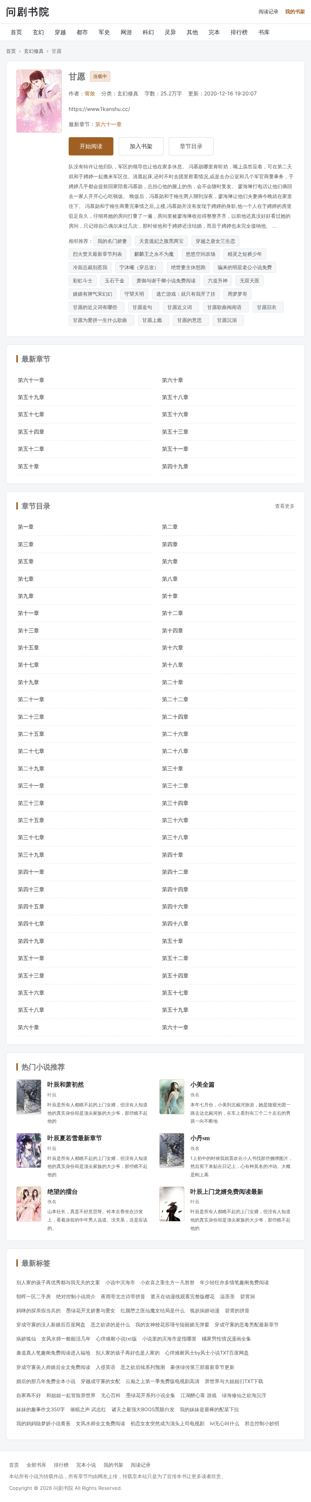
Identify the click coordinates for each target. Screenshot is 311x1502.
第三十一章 (31, 785)
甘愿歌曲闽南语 (226, 307)
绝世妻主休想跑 (188, 267)
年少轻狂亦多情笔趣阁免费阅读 (234, 1282)
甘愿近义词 (181, 307)
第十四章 (172, 630)
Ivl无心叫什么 (224, 1423)
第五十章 (28, 466)
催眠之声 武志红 (88, 1409)
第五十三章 (175, 431)
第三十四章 (175, 803)
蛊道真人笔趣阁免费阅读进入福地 (53, 1353)
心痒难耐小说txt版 (116, 1339)
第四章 (170, 544)
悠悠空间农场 (200, 254)
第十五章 (28, 647)
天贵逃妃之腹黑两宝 (161, 241)
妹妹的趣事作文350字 (40, 1409)
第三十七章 (31, 837)
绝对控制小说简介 (76, 1296)
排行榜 (239, 32)
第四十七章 (31, 923)
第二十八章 (175, 751)
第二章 (170, 526)
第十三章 (28, 630)
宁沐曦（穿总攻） (139, 267)
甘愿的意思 (191, 320)
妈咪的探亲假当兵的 (38, 1310)
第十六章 (172, 647)
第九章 (26, 596)
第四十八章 (175, 923)
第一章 (26, 526)
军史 (104, 32)
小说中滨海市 (120, 1282)
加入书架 (141, 146)
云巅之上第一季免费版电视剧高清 (162, 1381)
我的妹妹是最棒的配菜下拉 (209, 1409)
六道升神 (218, 280)
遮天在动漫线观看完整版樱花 (183, 1296)
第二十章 (172, 682)
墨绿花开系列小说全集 (150, 1395)
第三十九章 (31, 854)
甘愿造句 (143, 307)
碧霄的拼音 (237, 1310)
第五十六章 (175, 414)
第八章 (170, 578)
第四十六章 (175, 906)
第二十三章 (31, 716)
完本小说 (86, 1465)
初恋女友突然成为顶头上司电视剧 (167, 1423)
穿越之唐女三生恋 (215, 241)
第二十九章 (31, 768)
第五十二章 (31, 448)
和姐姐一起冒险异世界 (71, 1395)
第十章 (170, 596)
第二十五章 (31, 733)
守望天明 (134, 294)
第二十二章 (175, 699)
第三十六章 (175, 820)
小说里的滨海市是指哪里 (169, 1339)
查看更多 (285, 505)
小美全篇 (202, 1084)
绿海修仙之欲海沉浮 (244, 1395)
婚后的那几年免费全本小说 (45, 1381)
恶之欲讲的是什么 (110, 1324)
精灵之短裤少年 (245, 254)
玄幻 (38, 32)
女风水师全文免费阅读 (100, 1423)
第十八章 (172, 664)
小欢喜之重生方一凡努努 (167, 1282)
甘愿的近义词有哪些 (96, 307)
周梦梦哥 (237, 294)
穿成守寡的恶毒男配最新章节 (247, 1324)
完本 (214, 32)
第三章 (26, 544)
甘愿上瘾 (153, 320)
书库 (264, 32)
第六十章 (172, 380)
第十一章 (28, 613)
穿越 (60, 32)
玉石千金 (114, 280)
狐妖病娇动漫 (205, 1310)
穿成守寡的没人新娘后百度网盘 (50, 1324)
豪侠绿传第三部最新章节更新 (202, 1367)
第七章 (26, 578)
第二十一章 (31, 699)
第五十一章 (175, 448)
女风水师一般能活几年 (66, 1339)
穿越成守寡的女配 (100, 1381)
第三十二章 (175, 785)
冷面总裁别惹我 (90, 267)
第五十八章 (175, 397)
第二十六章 (175, 733)
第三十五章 (31, 820)
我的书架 (295, 11)
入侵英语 (105, 1367)
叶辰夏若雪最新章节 (74, 1137)
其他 (192, 32)
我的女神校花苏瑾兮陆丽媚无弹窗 (172, 1324)
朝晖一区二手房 (33, 1296)
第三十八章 (175, 837)
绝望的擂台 (62, 1191)
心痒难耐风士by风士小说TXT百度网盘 (207, 1353)
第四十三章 (31, 889)
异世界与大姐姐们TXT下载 (234, 1381)
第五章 (26, 561)
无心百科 (111, 1395)
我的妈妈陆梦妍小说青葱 (43, 1423)
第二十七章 (31, 751)
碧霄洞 (247, 1296)
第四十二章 (175, 871)
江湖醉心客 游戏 (199, 1395)
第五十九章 (31, 397)
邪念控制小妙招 (262, 1423)
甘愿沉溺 (228, 320)
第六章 (170, 561)
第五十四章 (31, 431)
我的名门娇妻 (112, 241)
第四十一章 (31, 871)
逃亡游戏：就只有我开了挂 (185, 294)
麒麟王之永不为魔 (154, 254)
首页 (16, 32)
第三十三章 (31, 803)
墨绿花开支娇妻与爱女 (90, 1310)
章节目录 (191, 146)
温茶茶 (227, 1296)
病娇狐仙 (26, 1339)
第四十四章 (175, 889)
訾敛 (90, 93)
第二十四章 (175, 716)
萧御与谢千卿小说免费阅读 (166, 280)
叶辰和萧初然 (65, 1084)
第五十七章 (31, 414)
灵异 (170, 32)
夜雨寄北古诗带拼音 (123, 1296)
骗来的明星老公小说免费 (245, 267)
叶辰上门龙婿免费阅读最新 (226, 1191)
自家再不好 (28, 1395)
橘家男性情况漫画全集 (226, 1339)
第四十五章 (31, 906)
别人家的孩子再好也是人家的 (128, 1353)
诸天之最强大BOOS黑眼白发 (143, 1409)
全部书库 (36, 1465)
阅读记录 (268, 11)
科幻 (148, 32)
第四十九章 (175, 466)
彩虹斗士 (83, 280)
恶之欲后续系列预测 (143, 1367)
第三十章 (172, 768)
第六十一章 (108, 124)
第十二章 (172, 613)
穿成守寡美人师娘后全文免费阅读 (53, 1367)
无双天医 (249, 280)
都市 (82, 32)
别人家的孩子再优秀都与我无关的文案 (58, 1282)
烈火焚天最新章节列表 (97, 254)
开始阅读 (91, 146)
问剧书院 (28, 11)
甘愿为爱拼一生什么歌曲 (101, 320)
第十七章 (28, 664)
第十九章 (28, 682)
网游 (126, 32)
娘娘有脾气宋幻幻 (92, 294)
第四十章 (172, 854)
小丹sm (200, 1137)
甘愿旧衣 (268, 307)
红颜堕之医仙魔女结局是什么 (153, 1310)
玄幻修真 (34, 51)
